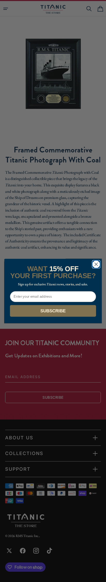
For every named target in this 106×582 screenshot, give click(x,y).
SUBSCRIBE (53, 310)
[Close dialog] (96, 264)
